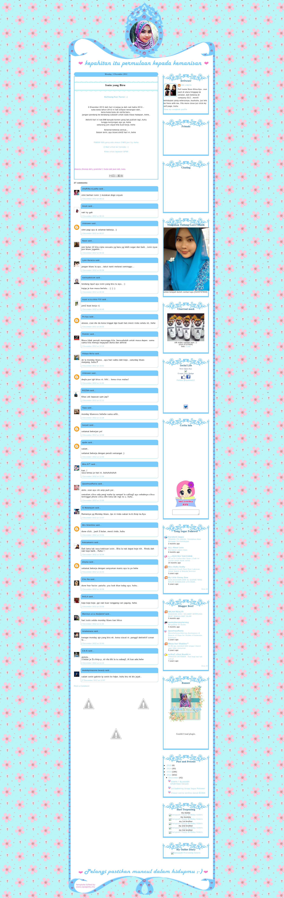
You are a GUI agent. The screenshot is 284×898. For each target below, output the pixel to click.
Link (189, 346)
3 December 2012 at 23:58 (93, 606)
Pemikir (85, 334)
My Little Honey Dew (178, 578)
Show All (204, 589)
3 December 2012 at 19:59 (93, 589)
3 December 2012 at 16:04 (93, 554)
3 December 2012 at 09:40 (93, 292)
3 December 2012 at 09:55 (93, 327)
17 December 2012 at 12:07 (93, 680)
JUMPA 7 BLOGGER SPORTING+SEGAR (180, 783)
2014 (169, 769)
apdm (84, 442)
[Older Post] (143, 718)
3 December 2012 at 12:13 (93, 400)
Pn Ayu (85, 317)
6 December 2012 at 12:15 (93, 663)
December (174, 778)
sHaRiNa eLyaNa (90, 189)
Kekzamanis (88, 542)
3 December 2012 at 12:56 (93, 476)
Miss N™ (86, 464)
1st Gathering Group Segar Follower (188, 789)
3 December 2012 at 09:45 (93, 309)
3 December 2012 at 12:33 (93, 435)
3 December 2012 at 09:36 (93, 253)
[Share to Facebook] (118, 175)
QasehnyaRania (89, 484)
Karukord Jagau (176, 537)
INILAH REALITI (175, 612)
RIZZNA (85, 390)
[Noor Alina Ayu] (186, 372)
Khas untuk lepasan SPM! (116, 151)
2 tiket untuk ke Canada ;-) (116, 147)
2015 (169, 765)
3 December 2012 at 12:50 (93, 457)
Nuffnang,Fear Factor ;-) (116, 97)
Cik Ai (85, 651)
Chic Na (86, 579)
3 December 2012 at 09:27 (93, 233)
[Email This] (110, 175)
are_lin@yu (186, 85)
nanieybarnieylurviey (178, 622)
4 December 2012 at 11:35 (93, 624)
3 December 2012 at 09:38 (93, 270)
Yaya (84, 408)
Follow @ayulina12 (186, 380)
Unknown (86, 223)
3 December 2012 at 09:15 (93, 216)
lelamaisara (87, 631)
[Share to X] (116, 175)
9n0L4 (85, 597)
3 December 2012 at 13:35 (93, 500)
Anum (85, 206)
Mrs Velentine (88, 525)
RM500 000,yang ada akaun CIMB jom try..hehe (116, 142)
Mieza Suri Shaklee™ (178, 644)
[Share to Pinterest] (121, 175)
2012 (169, 775)
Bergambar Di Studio (177, 625)
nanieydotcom (88, 278)
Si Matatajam (88, 508)
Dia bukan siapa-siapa (177, 550)
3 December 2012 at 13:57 (93, 518)
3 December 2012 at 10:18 (93, 346)
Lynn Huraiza (88, 260)
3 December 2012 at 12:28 (93, 418)
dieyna (85, 562)
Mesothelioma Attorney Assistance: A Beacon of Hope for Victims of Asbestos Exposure (185, 635)
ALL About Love (176, 548)
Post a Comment (81, 686)
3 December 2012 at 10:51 (93, 366)
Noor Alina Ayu (186, 369)
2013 (169, 772)
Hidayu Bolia (88, 354)
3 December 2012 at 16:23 (93, 572)
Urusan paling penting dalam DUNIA (188, 793)
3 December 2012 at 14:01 (93, 535)
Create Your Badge (186, 373)
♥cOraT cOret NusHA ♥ (179, 654)
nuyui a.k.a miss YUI (91, 299)
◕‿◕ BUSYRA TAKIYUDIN (180, 556)
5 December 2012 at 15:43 (93, 643)
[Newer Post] (89, 718)
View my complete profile (175, 109)
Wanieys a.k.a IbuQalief (93, 614)
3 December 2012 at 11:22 (93, 383)
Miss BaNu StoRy (176, 567)
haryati (85, 425)
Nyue (84, 241)
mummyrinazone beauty (93, 670)
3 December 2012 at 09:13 (93, 199)
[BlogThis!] (113, 175)
